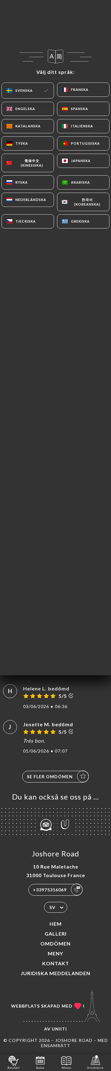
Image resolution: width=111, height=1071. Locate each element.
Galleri (56, 934)
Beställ (13, 1067)
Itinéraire (95, 1067)
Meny (55, 953)
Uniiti (59, 1028)
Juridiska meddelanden (55, 973)
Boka (40, 1067)
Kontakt (55, 963)
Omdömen (55, 943)
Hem (56, 924)
